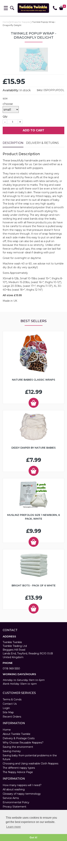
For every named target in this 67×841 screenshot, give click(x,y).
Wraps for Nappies (20, 22)
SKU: (40, 90)
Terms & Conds (12, 699)
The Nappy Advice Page (18, 772)
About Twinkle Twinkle (16, 734)
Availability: (11, 90)
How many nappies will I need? (22, 785)
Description (13, 143)
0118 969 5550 (11, 668)
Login (6, 708)
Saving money (12, 751)
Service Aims (11, 798)
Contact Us (10, 703)
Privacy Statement (14, 806)
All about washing (14, 789)
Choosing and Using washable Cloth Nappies (30, 763)
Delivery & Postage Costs (18, 738)
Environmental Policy (16, 802)
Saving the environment (18, 746)
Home (6, 22)
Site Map (8, 712)
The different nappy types (19, 767)
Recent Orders (12, 716)
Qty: (5, 116)
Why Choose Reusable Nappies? (23, 742)
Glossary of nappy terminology (22, 793)
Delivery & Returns (42, 143)
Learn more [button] (13, 826)
